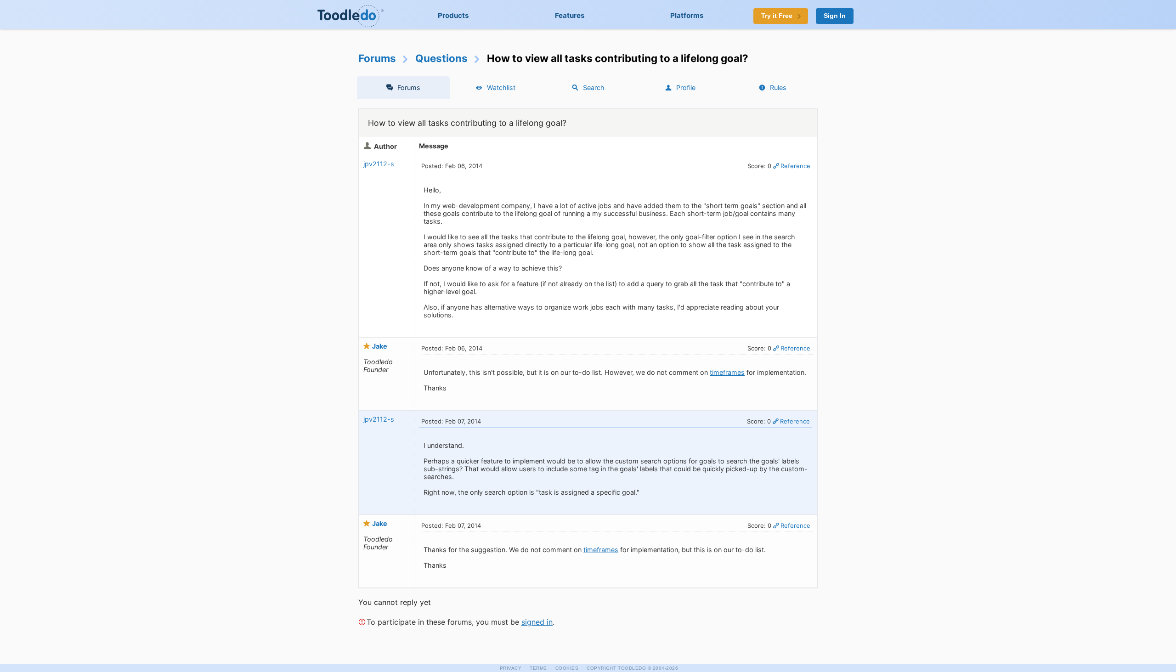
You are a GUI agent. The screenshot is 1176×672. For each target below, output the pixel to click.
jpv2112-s (378, 164)
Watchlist (501, 87)
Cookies (567, 668)
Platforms (687, 15)
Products (453, 15)
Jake (379, 346)
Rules (778, 87)
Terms (538, 668)
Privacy (511, 668)
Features (570, 15)
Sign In (835, 15)
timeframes (727, 372)
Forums (377, 58)
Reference (795, 165)
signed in (537, 622)
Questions (441, 58)
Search (594, 87)
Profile (685, 87)
